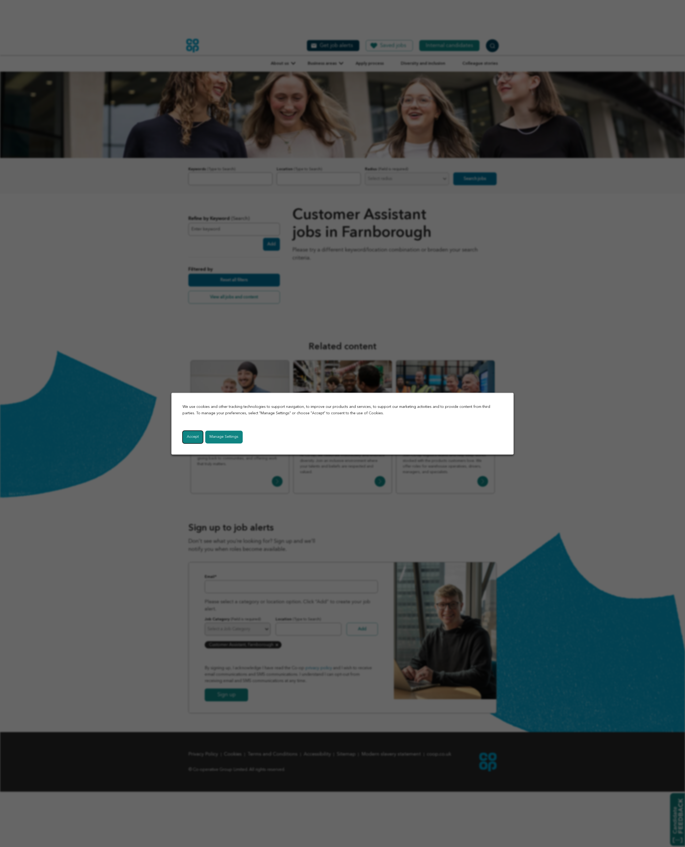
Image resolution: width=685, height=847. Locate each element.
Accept (193, 436)
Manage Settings (224, 436)
